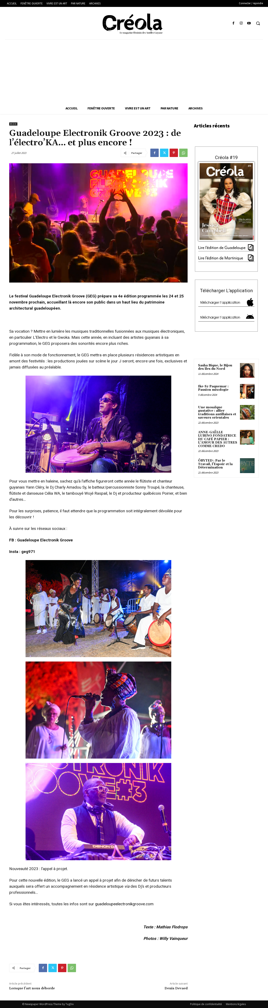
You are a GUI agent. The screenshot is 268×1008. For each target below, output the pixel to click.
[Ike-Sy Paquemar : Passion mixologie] (247, 391)
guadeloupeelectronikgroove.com (124, 904)
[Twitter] (164, 153)
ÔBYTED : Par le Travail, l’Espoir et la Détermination (215, 464)
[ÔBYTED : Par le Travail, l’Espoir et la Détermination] (247, 465)
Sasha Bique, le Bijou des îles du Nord (215, 367)
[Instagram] (241, 23)
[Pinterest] (174, 153)
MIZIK (13, 124)
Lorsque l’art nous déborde (32, 988)
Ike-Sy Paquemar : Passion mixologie (213, 388)
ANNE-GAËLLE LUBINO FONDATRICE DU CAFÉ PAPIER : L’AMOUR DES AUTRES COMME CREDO (217, 439)
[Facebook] (233, 23)
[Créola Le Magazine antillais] (133, 23)
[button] (258, 23)
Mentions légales (236, 1004)
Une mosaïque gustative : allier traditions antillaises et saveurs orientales (217, 412)
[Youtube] (249, 23)
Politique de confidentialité (206, 1004)
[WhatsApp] (183, 153)
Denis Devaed (176, 988)
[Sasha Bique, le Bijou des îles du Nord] (247, 370)
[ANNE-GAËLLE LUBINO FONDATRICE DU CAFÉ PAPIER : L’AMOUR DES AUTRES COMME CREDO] (247, 437)
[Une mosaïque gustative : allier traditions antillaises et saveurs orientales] (247, 412)
